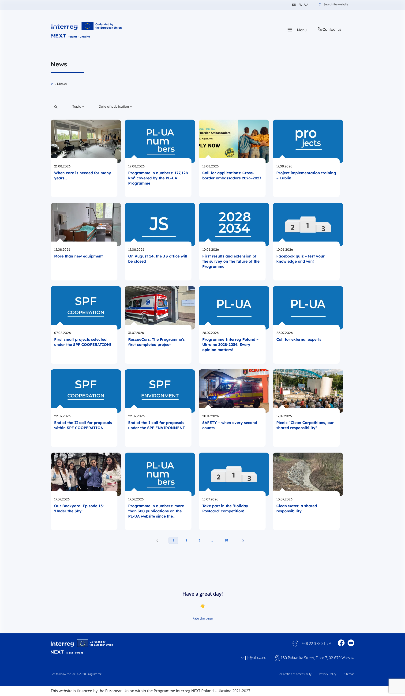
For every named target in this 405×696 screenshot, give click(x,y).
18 (226, 540)
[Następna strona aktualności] (243, 540)
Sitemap (349, 674)
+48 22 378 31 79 (316, 643)
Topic (78, 106)
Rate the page (202, 618)
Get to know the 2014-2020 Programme (76, 674)
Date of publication (114, 106)
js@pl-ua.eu (256, 657)
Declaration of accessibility (294, 674)
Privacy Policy (327, 674)
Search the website (336, 4)
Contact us (331, 29)
